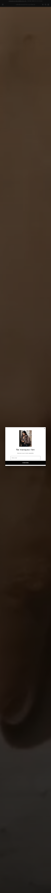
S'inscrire (25, 462)
